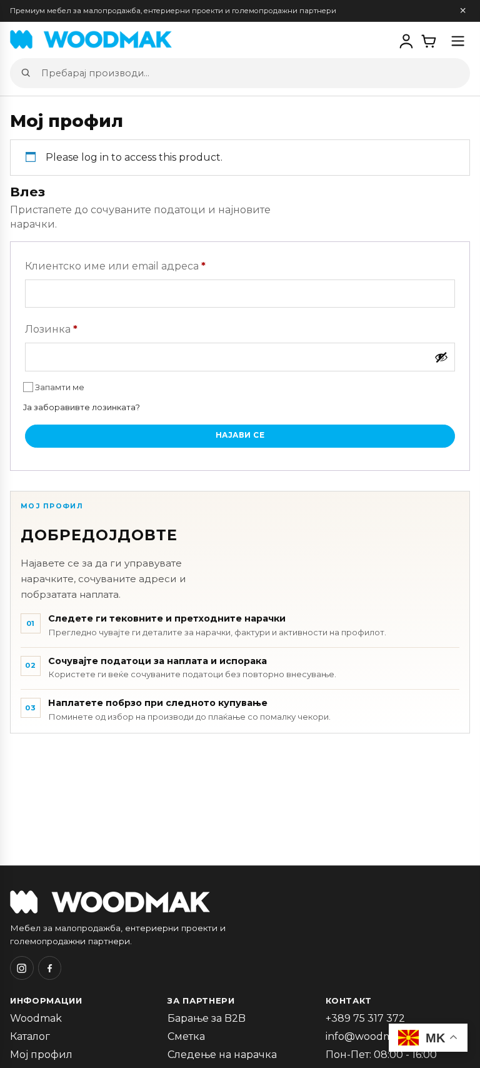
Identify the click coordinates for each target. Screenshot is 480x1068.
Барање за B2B (207, 1018)
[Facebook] (50, 968)
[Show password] (441, 357)
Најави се (240, 435)
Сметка (186, 1036)
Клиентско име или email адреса (115, 265)
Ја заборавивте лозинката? (81, 407)
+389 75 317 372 (365, 1018)
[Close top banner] (463, 11)
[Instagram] (22, 968)
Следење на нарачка (222, 1054)
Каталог (30, 1036)
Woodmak (36, 1018)
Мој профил (41, 1054)
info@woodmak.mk (374, 1036)
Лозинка (51, 329)
